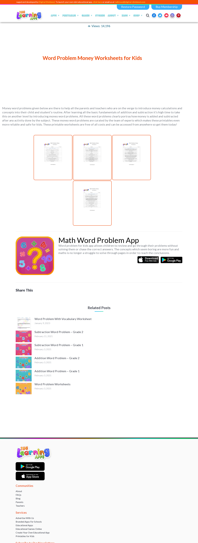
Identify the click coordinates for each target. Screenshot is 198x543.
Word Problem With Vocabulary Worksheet (63, 319)
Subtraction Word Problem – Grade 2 (58, 332)
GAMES (86, 15)
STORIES (100, 15)
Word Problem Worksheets (52, 384)
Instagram (172, 15)
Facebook (154, 15)
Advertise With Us (25, 518)
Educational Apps (24, 525)
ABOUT (112, 15)
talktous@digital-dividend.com (117, 2)
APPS (54, 15)
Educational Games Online (29, 528)
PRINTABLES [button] (69, 15)
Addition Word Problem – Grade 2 (57, 358)
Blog (18, 498)
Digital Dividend (34, 2)
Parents (19, 502)
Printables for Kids (25, 536)
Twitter (160, 15)
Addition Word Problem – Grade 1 (57, 371)
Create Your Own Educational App (33, 532)
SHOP (136, 15)
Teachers (20, 505)
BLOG (125, 15)
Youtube (166, 15)
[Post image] (24, 323)
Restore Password (133, 6)
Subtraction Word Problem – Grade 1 (58, 345)
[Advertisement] (89, 81)
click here (84, 2)
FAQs (18, 494)
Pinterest (179, 15)
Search (147, 15)
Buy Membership (167, 6)
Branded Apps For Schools (29, 521)
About (19, 491)
